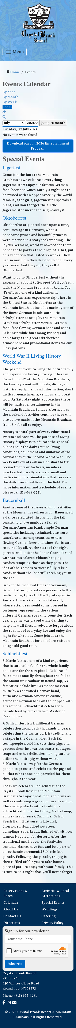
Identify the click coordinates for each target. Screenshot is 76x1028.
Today (7, 107)
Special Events (52, 903)
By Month (10, 97)
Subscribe (15, 964)
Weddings (49, 909)
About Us (10, 909)
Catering (48, 916)
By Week (10, 102)
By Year (9, 92)
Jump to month (53, 123)
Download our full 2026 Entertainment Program (38, 146)
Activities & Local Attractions (55, 893)
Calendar (10, 903)
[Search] (4, 117)
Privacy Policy (52, 923)
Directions (11, 923)
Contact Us (12, 916)
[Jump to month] (4, 112)
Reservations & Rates (15, 893)
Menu (18, 51)
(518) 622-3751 (25, 995)
